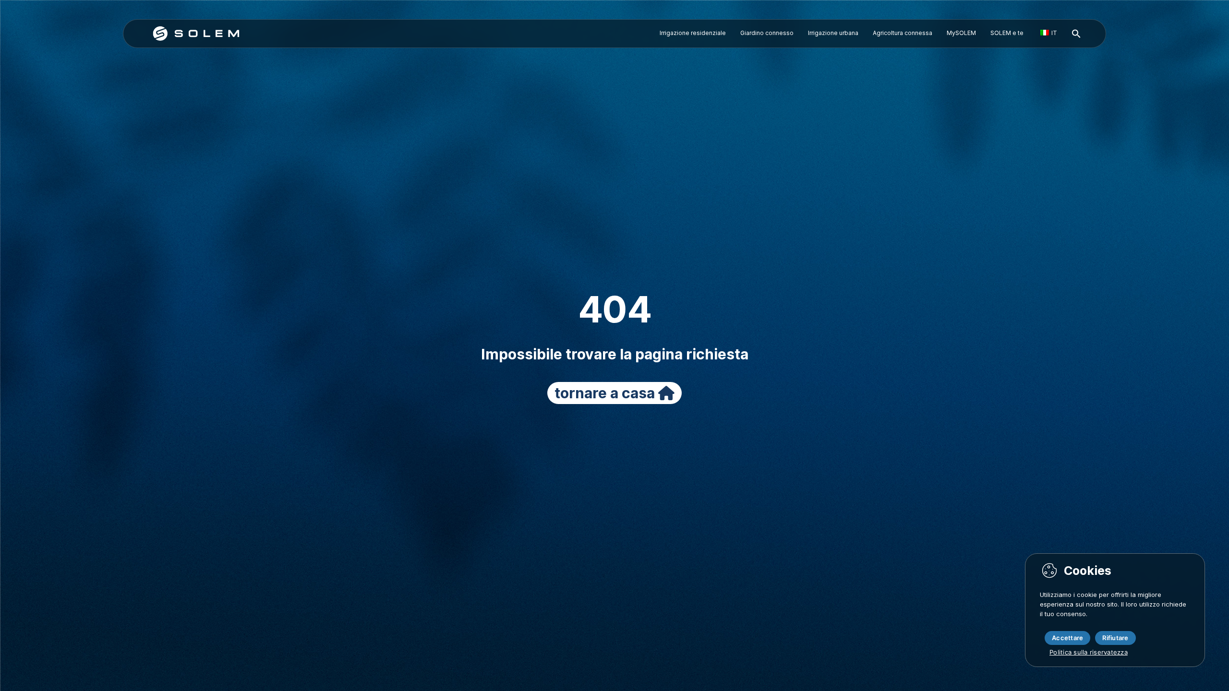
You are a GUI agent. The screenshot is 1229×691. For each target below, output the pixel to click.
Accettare (1067, 638)
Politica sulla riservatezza (1088, 652)
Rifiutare (1115, 638)
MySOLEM (961, 32)
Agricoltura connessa (902, 32)
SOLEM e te (1007, 32)
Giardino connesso (767, 32)
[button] (1076, 34)
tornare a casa (606, 393)
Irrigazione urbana (833, 32)
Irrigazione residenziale (693, 32)
